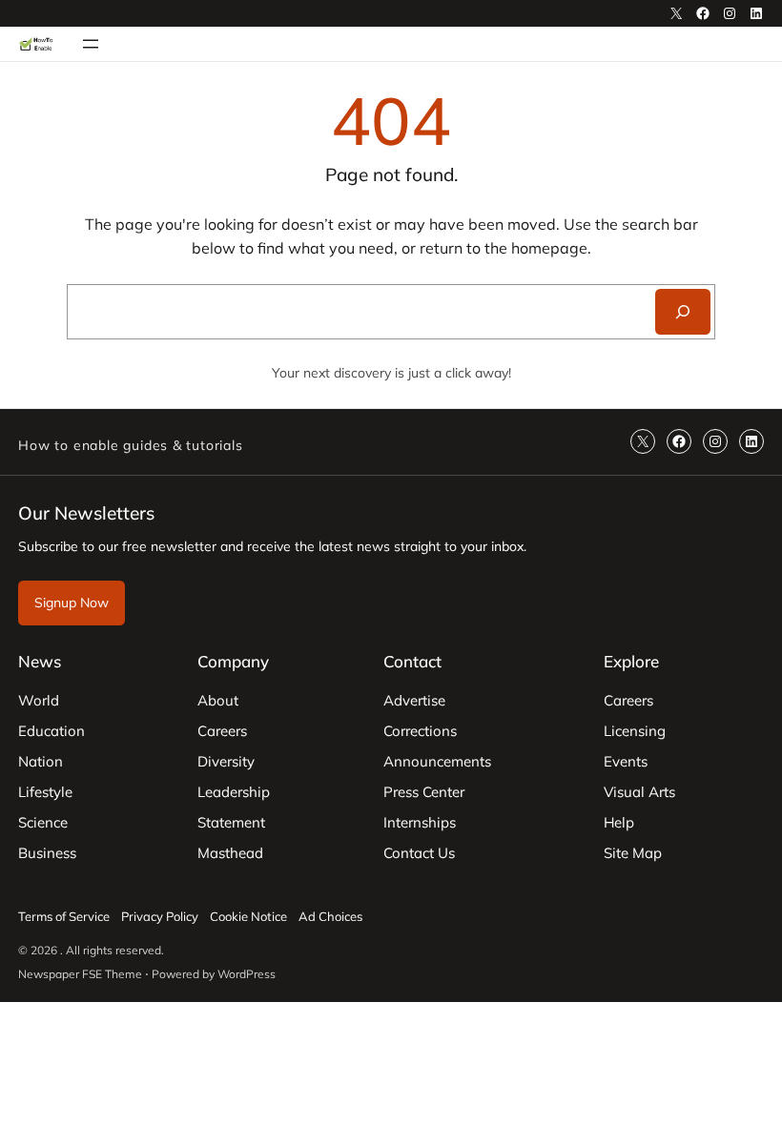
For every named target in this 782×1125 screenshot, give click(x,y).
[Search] (682, 312)
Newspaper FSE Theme (80, 974)
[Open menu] (90, 43)
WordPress (246, 974)
